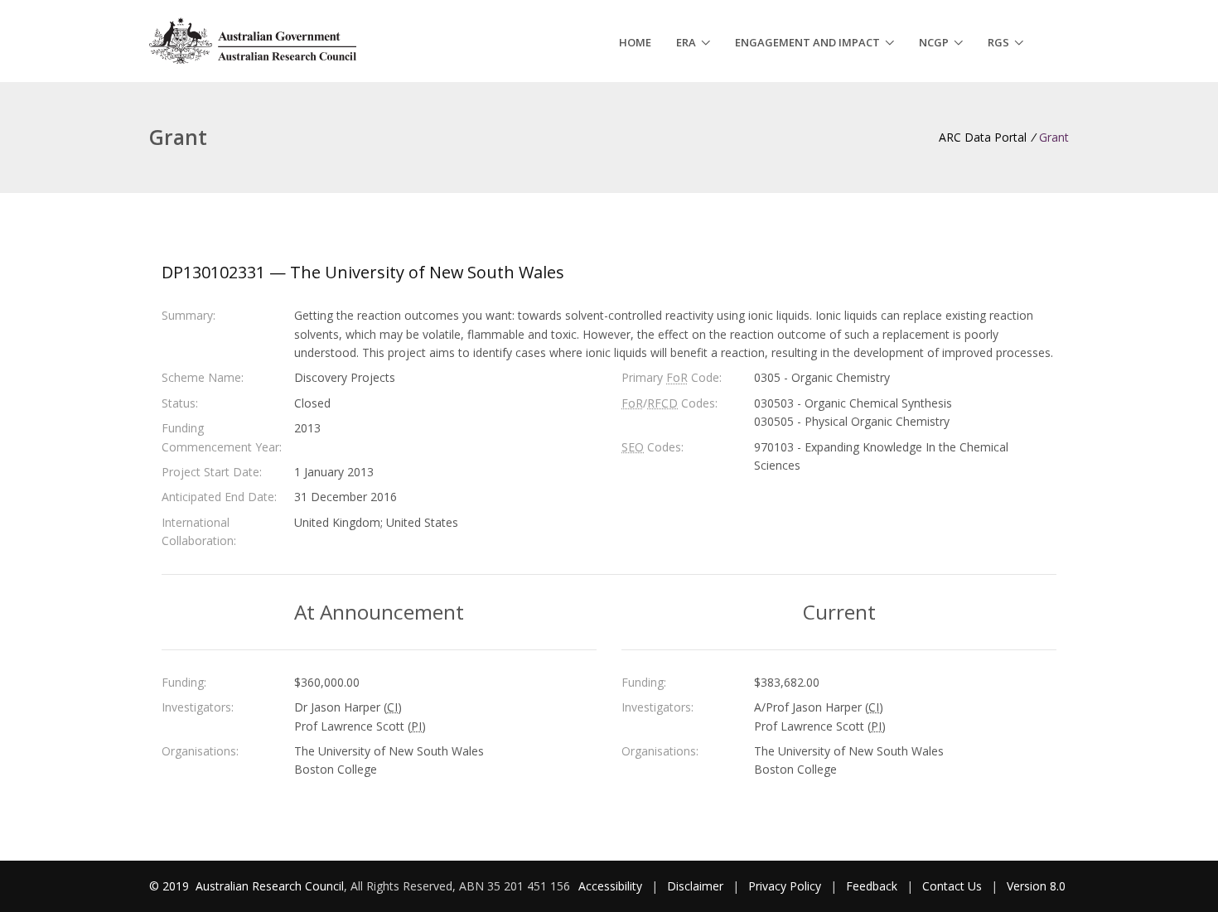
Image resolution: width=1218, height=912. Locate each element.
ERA (686, 42)
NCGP (934, 42)
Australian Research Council (270, 886)
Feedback (871, 886)
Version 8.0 (1036, 886)
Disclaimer (695, 886)
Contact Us (952, 886)
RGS (998, 42)
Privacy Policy (784, 886)
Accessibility (610, 886)
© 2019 (170, 886)
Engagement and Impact (807, 42)
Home (635, 42)
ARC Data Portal (983, 137)
